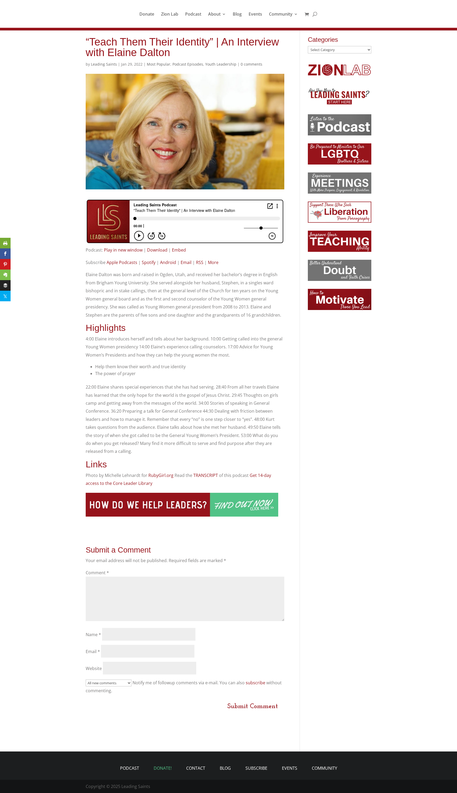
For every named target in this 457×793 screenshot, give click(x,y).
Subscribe (256, 768)
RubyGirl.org (160, 475)
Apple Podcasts (122, 262)
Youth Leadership (220, 64)
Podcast (193, 14)
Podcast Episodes (187, 64)
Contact (195, 768)
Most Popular (158, 64)
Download (157, 250)
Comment (97, 573)
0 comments (251, 64)
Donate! (163, 768)
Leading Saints (104, 64)
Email (186, 262)
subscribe (255, 683)
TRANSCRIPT (206, 475)
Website (94, 668)
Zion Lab (169, 14)
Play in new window (123, 250)
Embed (179, 250)
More (213, 262)
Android (168, 262)
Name (93, 634)
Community (281, 14)
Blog (237, 14)
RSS (199, 262)
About (214, 14)
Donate (146, 14)
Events (255, 14)
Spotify (149, 262)
